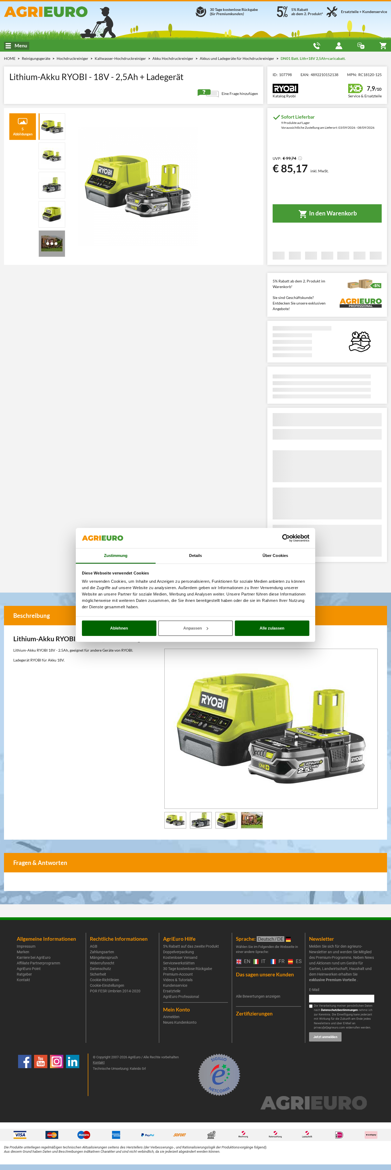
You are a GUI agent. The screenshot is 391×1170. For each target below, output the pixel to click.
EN (246, 961)
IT (262, 961)
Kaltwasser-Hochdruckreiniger (121, 58)
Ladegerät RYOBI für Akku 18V (38, 660)
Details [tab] (195, 555)
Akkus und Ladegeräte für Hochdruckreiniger (237, 58)
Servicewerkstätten (179, 963)
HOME (9, 58)
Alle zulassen (272, 628)
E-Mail (314, 990)
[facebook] (25, 1075)
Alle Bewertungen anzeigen (258, 996)
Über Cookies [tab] (275, 555)
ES (297, 961)
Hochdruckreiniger (73, 58)
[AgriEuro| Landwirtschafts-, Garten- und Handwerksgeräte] (65, 11)
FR (280, 961)
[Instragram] (57, 1075)
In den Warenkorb (332, 213)
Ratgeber (24, 974)
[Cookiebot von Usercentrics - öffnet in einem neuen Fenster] (286, 538)
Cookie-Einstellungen (107, 985)
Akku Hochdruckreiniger (173, 58)
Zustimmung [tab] (116, 555)
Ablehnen (119, 628)
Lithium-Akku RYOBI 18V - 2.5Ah (40, 650)
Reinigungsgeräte (36, 58)
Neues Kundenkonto (180, 1022)
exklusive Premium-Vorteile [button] (332, 980)
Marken (23, 952)
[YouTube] (41, 1075)
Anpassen (192, 628)
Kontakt (23, 980)
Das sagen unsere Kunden (265, 974)
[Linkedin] (73, 1075)
